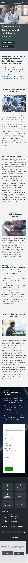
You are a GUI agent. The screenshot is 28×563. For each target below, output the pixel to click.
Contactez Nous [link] (7, 47)
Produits (4, 517)
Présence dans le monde (17, 526)
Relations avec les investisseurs (15, 515)
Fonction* (7, 457)
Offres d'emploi (5, 524)
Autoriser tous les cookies (7, 553)
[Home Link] (2, 26)
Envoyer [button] (9, 469)
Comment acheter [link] (8, 42)
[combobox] (8, 450)
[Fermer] (24, 543)
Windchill (12, 26)
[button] (14, 445)
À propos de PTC (6, 514)
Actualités (13, 519)
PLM (19, 124)
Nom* (6, 434)
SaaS (20, 352)
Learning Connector (4, 520)
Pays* (6, 443)
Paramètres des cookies (13, 557)
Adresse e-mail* (8, 438)
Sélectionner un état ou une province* (13, 462)
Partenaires (14, 521)
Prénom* (7, 429)
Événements (14, 524)
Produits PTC (6, 26)
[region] (13, 551)
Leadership (4, 526)
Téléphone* (7, 448)
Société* (7, 452)
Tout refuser (19, 553)
